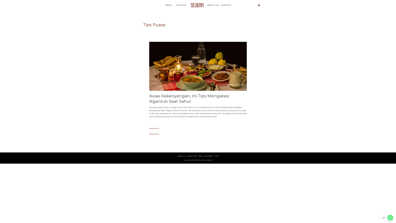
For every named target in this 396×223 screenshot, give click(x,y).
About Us (181, 156)
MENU (168, 5)
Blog (201, 156)
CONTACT (226, 5)
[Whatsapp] (390, 217)
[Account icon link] (259, 5)
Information (208, 156)
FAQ (216, 156)
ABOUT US (213, 5)
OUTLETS (181, 5)
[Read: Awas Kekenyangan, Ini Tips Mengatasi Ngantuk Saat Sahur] (198, 66)
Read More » (154, 128)
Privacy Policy (192, 156)
